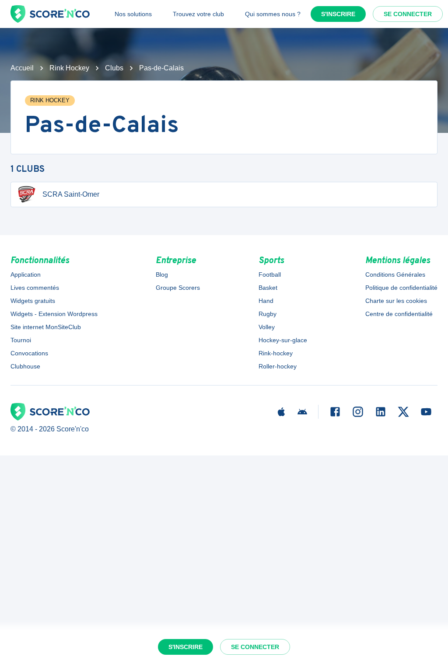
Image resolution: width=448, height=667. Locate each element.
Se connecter (408, 13)
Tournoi (20, 340)
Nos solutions (133, 13)
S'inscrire (338, 13)
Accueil (22, 68)
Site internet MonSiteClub (45, 326)
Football (270, 274)
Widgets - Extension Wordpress (54, 313)
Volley (267, 326)
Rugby (267, 313)
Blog (162, 274)
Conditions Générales (395, 274)
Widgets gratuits (32, 300)
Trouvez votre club (198, 13)
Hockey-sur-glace (283, 340)
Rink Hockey (69, 68)
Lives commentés (34, 287)
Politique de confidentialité (401, 287)
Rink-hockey (276, 353)
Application (25, 274)
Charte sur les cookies (396, 300)
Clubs (114, 68)
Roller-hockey (278, 366)
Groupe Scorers (178, 287)
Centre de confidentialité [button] (399, 313)
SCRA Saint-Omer (70, 194)
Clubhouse (25, 366)
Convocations (29, 353)
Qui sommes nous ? (273, 13)
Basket (268, 287)
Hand (266, 300)
